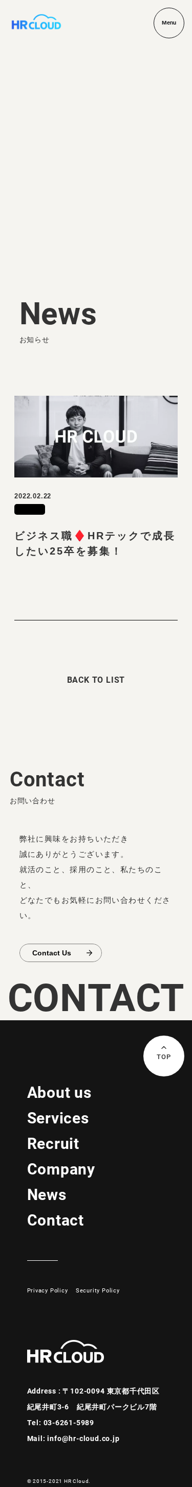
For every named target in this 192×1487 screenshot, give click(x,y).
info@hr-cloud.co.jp (83, 1438)
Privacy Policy (47, 1290)
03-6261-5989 (69, 1422)
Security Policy (98, 1290)
